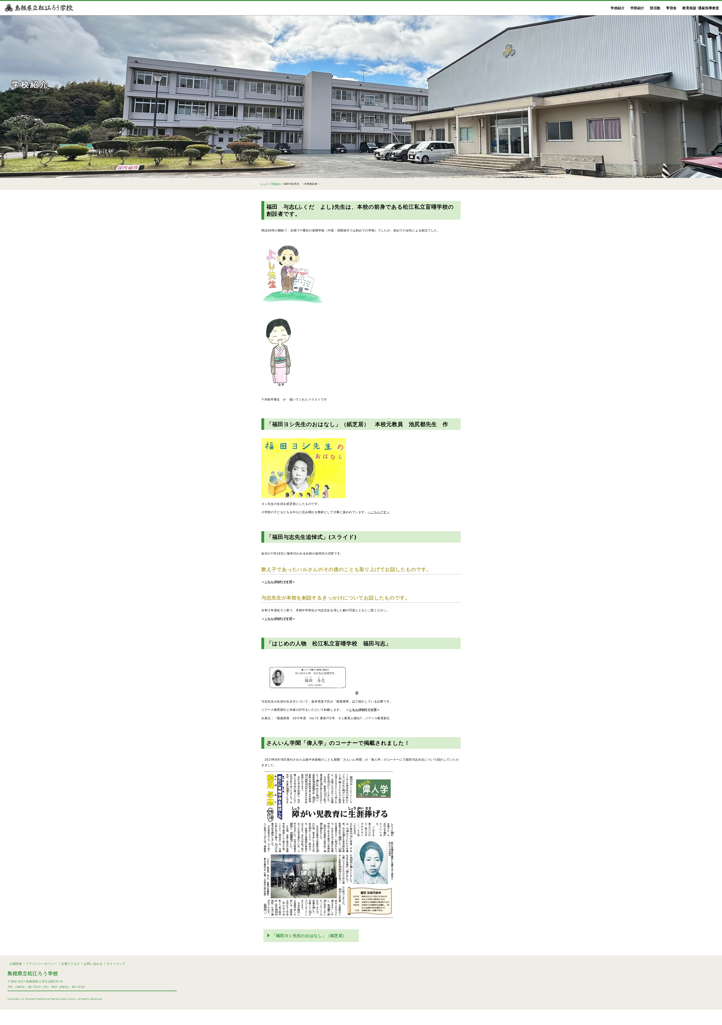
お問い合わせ (93, 963)
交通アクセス (70, 963)
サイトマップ (116, 963)
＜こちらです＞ (379, 512)
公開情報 (15, 963)
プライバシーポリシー (41, 963)
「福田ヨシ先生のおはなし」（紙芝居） (309, 935)
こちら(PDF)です (277, 582)
